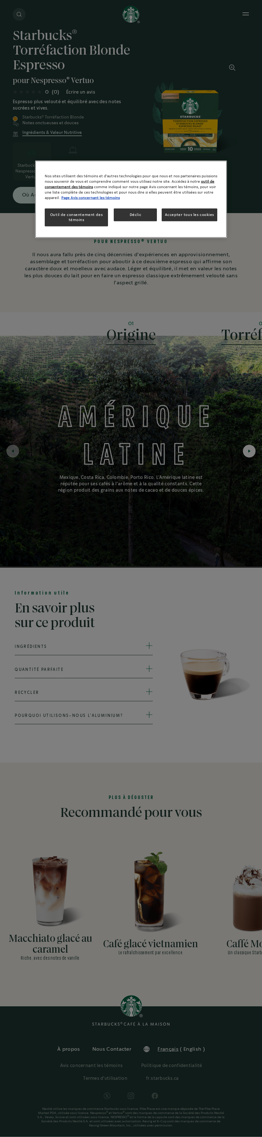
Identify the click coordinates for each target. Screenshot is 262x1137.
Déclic (135, 215)
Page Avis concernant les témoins (90, 198)
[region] (131, 199)
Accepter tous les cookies (189, 215)
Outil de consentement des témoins (76, 217)
